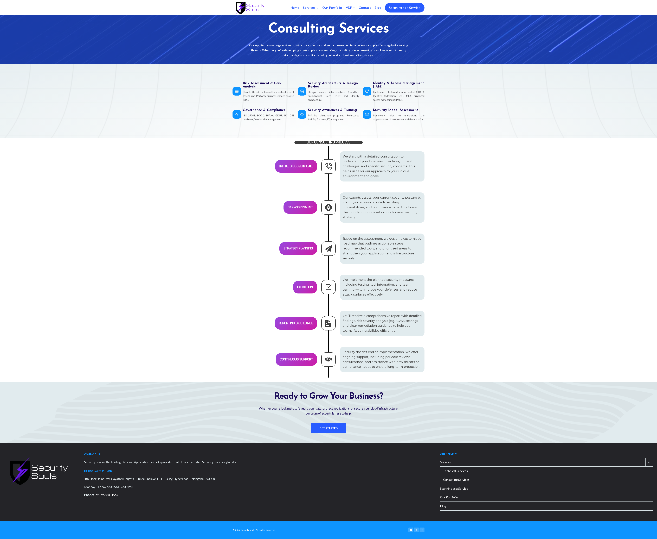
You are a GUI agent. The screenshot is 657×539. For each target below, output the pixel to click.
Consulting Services (456, 479)
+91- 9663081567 (106, 495)
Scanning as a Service (404, 7)
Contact (365, 7)
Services (445, 462)
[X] (416, 530)
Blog (378, 7)
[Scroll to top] (649, 533)
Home (295, 7)
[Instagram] (422, 530)
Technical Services (455, 471)
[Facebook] (410, 530)
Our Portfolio (332, 7)
